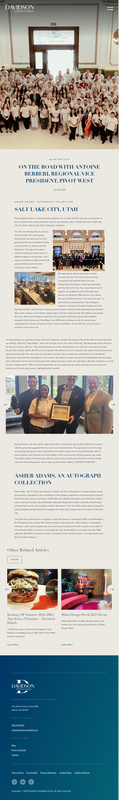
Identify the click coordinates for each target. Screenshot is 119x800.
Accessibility (31, 772)
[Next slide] (113, 404)
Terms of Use (18, 772)
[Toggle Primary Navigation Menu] (110, 8)
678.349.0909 (18, 725)
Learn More (13, 644)
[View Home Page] (23, 686)
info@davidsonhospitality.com (25, 730)
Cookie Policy (65, 772)
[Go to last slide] (5, 404)
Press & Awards (19, 750)
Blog (14, 745)
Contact (15, 754)
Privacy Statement (48, 772)
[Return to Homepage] (20, 8)
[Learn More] (32, 589)
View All (14, 559)
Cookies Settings (82, 772)
